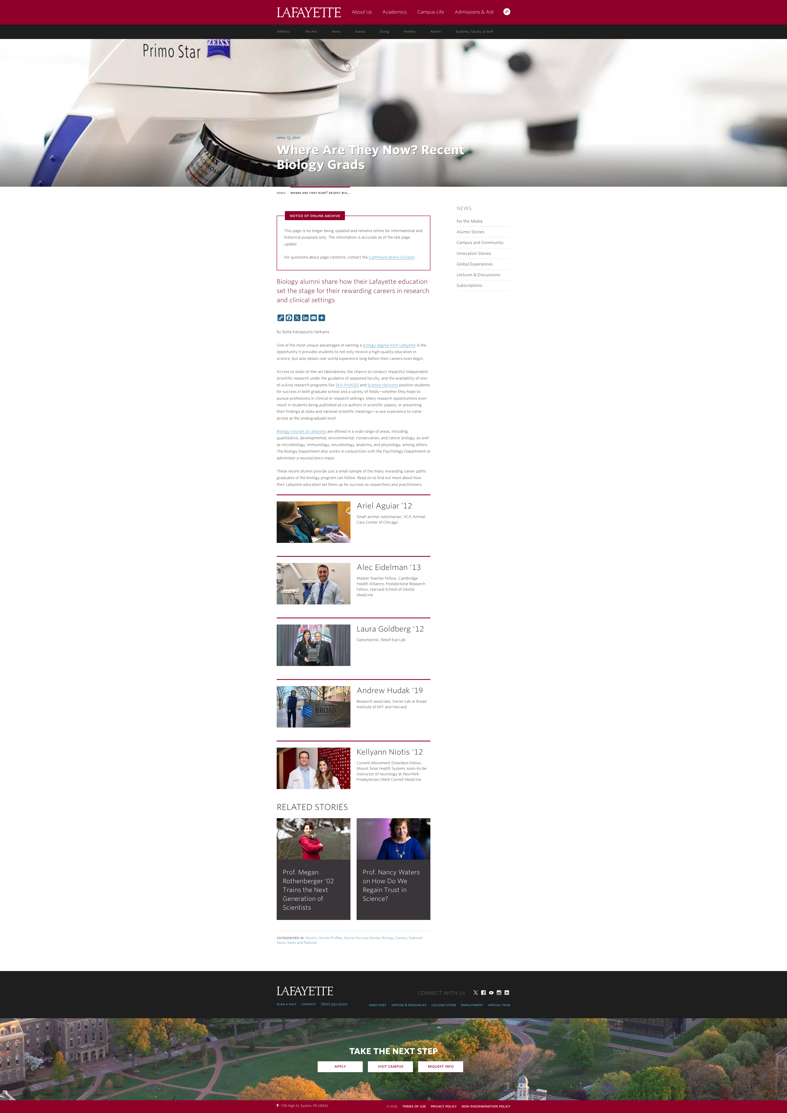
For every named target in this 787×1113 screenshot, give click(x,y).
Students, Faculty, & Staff (474, 31)
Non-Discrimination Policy (486, 1106)
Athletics (283, 31)
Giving (384, 31)
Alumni (435, 31)
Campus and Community (480, 242)
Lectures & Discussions (478, 274)
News (336, 31)
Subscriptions (469, 285)
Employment (472, 1005)
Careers (401, 938)
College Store (443, 1005)
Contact (308, 1004)
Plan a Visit (286, 1004)
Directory (378, 1005)
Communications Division (392, 257)
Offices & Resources (408, 1005)
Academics (394, 12)
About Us (362, 12)
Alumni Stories (470, 232)
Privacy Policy (444, 1106)
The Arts (311, 31)
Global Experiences (475, 264)
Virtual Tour (499, 1005)
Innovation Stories (474, 253)
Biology (387, 938)
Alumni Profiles (330, 938)
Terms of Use (414, 1106)
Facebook (483, 992)
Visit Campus (390, 1066)
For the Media (469, 221)
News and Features (302, 943)
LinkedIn (506, 992)
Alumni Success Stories (362, 938)
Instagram (499, 992)
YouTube (491, 992)
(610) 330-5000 (334, 1004)
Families (410, 31)
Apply (340, 1066)
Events (360, 31)
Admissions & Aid (474, 12)
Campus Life (430, 12)
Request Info (441, 1066)
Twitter (475, 992)
